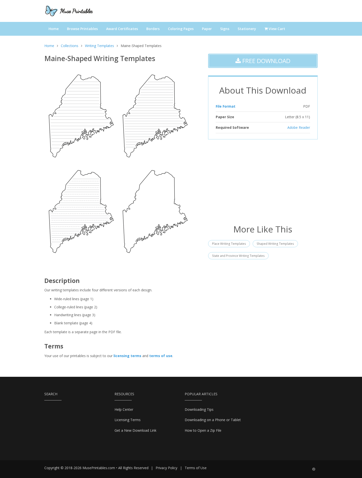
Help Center (124, 409)
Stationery (247, 28)
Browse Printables (82, 28)
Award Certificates (122, 28)
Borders (153, 28)
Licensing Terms (128, 419)
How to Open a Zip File (203, 430)
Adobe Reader (298, 127)
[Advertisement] (263, 181)
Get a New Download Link (135, 430)
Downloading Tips (199, 409)
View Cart (276, 28)
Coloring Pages (181, 28)
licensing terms (127, 355)
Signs (224, 28)
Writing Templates (99, 45)
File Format (225, 106)
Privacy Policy (166, 467)
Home (54, 28)
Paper (207, 28)
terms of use (160, 355)
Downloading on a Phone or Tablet (213, 419)
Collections (69, 45)
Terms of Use (196, 467)
